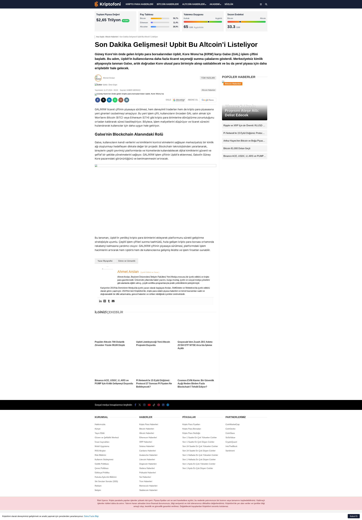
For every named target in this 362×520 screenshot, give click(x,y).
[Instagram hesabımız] (144, 405)
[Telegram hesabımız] (168, 405)
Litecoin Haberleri (147, 459)
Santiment (230, 451)
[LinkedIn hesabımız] (163, 405)
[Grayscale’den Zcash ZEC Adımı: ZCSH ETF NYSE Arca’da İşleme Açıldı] (197, 327)
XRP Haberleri (336, 57)
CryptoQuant (231, 442)
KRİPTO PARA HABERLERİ (139, 4)
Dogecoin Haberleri (148, 464)
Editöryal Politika (102, 472)
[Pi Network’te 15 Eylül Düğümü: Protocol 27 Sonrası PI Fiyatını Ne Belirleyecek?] (155, 366)
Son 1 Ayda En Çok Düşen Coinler (197, 468)
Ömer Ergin (112, 85)
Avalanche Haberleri (148, 455)
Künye (97, 429)
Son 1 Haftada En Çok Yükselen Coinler (200, 455)
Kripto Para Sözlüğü (191, 433)
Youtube (345, 106)
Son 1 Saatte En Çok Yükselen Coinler (199, 437)
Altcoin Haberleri (337, 40)
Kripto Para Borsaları (191, 429)
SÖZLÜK (229, 4)
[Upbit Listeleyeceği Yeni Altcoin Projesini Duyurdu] (155, 327)
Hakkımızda (100, 424)
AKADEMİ (215, 4)
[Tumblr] (108, 301)
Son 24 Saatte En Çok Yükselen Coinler (200, 446)
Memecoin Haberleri (338, 63)
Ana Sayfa (336, 16)
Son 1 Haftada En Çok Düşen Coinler (199, 459)
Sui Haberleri (145, 477)
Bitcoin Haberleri (337, 35)
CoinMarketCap (233, 424)
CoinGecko (230, 429)
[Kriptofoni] (108, 6)
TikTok (345, 114)
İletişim (98, 490)
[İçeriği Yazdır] (126, 100)
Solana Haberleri (337, 52)
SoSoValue (230, 437)
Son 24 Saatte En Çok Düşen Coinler (199, 451)
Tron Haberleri (145, 481)
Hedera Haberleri (147, 468)
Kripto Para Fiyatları (191, 424)
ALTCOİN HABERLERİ (193, 4)
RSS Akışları (100, 451)
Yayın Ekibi (99, 433)
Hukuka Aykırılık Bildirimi (106, 477)
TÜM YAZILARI (208, 78)
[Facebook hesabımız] (135, 405)
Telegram (345, 137)
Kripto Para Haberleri (339, 29)
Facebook (345, 82)
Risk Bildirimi (100, 455)
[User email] (113, 301)
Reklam (98, 486)
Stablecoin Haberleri (338, 69)
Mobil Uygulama (102, 446)
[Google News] (207, 100)
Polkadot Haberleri (147, 472)
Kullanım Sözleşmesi (104, 459)
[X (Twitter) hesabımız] (344, 90)
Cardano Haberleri (147, 451)
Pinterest (345, 121)
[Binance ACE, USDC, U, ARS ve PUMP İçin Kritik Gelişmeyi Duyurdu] (114, 366)
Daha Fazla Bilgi (91, 516)
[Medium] (104, 301)
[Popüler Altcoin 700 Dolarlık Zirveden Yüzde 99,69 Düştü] (114, 327)
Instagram (345, 98)
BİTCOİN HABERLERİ (168, 4)
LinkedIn (345, 129)
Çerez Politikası (102, 468)
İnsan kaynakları (102, 442)
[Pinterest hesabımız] (158, 405)
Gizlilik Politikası (102, 464)
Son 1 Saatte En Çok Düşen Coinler (198, 442)
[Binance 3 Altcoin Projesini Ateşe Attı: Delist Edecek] (244, 82)
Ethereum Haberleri (338, 46)
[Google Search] (179, 100)
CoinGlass (230, 433)
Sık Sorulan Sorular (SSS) (106, 481)
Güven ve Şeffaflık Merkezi (107, 437)
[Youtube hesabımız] (149, 405)
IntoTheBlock (231, 446)
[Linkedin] (100, 301)
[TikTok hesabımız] (154, 405)
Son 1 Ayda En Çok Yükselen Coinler (198, 464)
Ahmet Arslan (109, 78)
